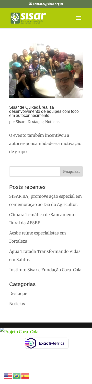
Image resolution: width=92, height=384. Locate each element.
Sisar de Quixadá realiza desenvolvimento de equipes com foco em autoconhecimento (44, 111)
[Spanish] (25, 375)
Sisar (20, 121)
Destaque (35, 121)
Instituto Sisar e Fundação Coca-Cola (45, 269)
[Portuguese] (17, 375)
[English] (8, 375)
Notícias (52, 121)
